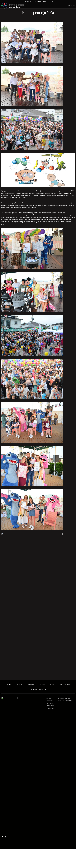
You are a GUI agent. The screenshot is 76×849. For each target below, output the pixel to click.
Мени (70, 6)
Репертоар (19, 684)
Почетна (8, 684)
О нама (42, 684)
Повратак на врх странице (38, 689)
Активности (31, 684)
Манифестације (65, 684)
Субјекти (52, 684)
